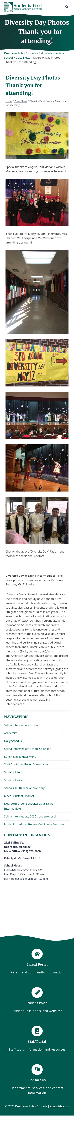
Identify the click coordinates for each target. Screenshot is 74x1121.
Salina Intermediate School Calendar (27, 749)
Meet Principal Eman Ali (19, 796)
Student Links (13, 780)
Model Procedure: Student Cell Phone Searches (34, 824)
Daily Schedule (13, 741)
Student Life (12, 772)
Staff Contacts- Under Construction (27, 764)
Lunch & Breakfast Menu (20, 757)
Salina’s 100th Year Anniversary (24, 788)
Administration (59, 1106)
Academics (10, 733)
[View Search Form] (67, 7)
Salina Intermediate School (21, 725)
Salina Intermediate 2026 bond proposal (30, 816)
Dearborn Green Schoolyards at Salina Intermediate (29, 806)
